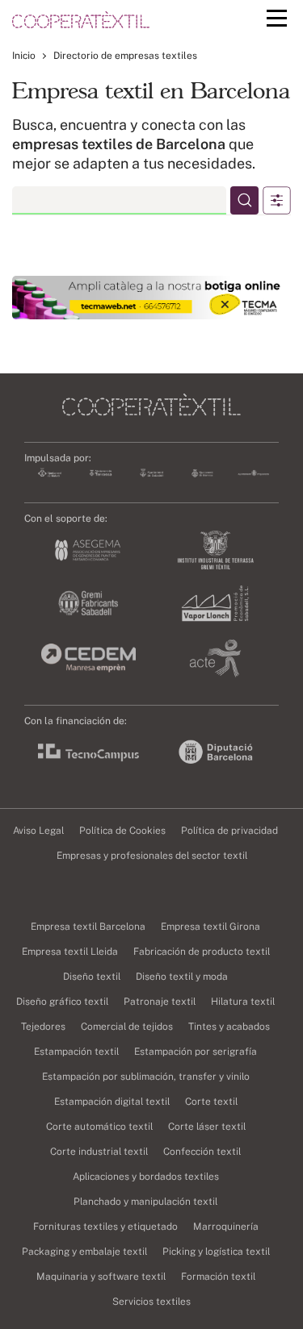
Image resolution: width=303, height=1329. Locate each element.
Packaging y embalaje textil (84, 1251)
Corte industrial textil (99, 1151)
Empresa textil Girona (210, 926)
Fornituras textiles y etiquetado (105, 1226)
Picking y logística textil (216, 1251)
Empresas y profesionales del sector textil (152, 855)
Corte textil (211, 1101)
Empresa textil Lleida (70, 951)
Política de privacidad (229, 830)
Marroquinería (226, 1226)
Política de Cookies (122, 830)
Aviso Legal (38, 830)
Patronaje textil (160, 1001)
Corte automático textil (99, 1126)
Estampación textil (76, 1051)
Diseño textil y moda (182, 976)
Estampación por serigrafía (195, 1051)
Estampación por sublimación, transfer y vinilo (146, 1076)
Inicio (24, 55)
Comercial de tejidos (127, 1026)
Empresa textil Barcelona (88, 926)
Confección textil (202, 1151)
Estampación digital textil (112, 1101)
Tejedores (43, 1026)
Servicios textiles (151, 1301)
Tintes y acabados (229, 1026)
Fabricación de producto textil (201, 951)
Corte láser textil (207, 1126)
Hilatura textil (243, 1001)
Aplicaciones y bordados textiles (146, 1176)
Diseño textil (91, 976)
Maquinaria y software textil (101, 1276)
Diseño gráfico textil (62, 1001)
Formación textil (218, 1276)
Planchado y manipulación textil (145, 1201)
